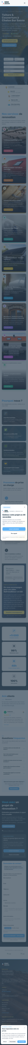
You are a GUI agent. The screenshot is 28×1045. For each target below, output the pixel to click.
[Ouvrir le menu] (24, 3)
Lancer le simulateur (14, 529)
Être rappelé (14, 533)
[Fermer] (24, 507)
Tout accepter (22, 1041)
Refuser (5, 1041)
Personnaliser (13, 1041)
